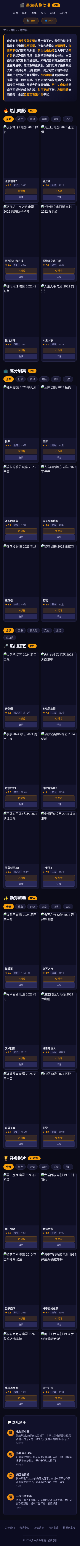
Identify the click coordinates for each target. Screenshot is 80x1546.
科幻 (32, 119)
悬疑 (44, 379)
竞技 (46, 630)
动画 (68, 119)
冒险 (68, 906)
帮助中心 (24, 1527)
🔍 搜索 (31, 21)
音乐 (20, 630)
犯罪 (20, 379)
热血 (20, 906)
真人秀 (33, 630)
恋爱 (44, 906)
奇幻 (32, 906)
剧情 (56, 119)
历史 (68, 379)
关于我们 (10, 1527)
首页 (15, 13)
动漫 (52, 13)
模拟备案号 (69, 1527)
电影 (24, 13)
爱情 (56, 379)
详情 (21, 197)
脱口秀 (9, 637)
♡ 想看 (21, 191)
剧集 (34, 13)
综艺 (43, 13)
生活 (58, 630)
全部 (8, 119)
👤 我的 (49, 21)
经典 (20, 1166)
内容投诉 (53, 1527)
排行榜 (63, 13)
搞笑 (56, 906)
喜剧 (44, 119)
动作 (20, 119)
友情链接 (39, 1527)
